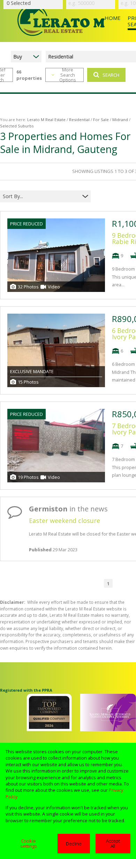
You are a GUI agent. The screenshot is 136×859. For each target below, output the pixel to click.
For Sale (101, 119)
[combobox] (41, 196)
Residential (79, 119)
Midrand (120, 119)
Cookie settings (28, 843)
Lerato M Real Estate (46, 119)
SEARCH (111, 75)
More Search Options (67, 75)
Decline (74, 843)
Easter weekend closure (64, 520)
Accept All (113, 843)
